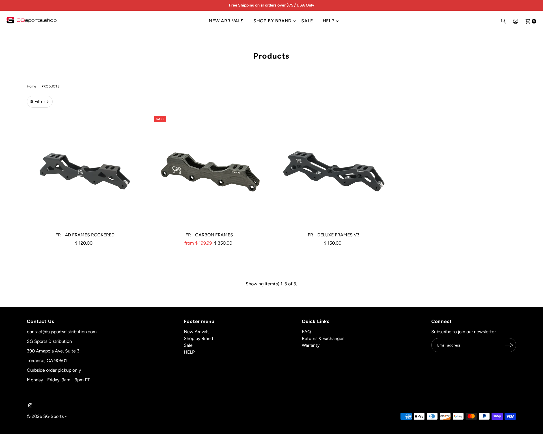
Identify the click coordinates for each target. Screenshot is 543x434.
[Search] (503, 21)
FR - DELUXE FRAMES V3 (333, 235)
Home (31, 86)
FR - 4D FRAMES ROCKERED (85, 235)
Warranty (311, 345)
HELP (328, 20)
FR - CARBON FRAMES (209, 235)
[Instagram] (30, 406)
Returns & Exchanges (323, 338)
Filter (40, 101)
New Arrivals (226, 20)
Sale (307, 20)
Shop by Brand (272, 20)
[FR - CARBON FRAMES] (209, 171)
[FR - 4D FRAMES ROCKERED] (85, 171)
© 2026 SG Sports (45, 416)
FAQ (306, 331)
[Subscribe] (509, 345)
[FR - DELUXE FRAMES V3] (334, 171)
